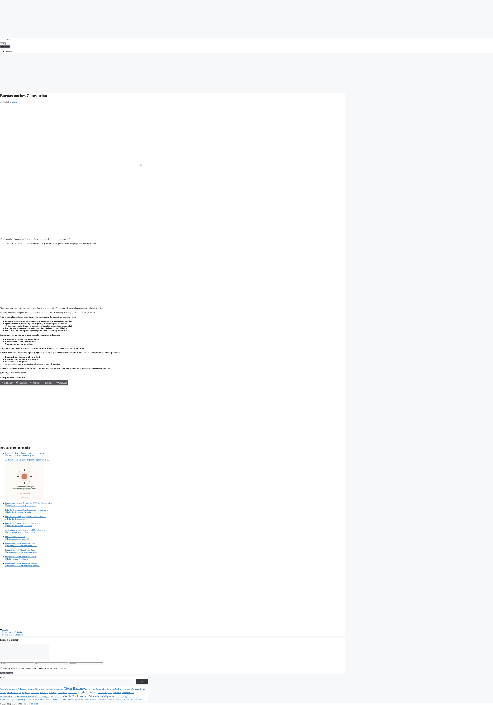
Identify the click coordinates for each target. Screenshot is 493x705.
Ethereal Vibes (35, 693)
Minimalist (117, 693)
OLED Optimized (68, 700)
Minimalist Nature (25, 696)
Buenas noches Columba (12, 632)
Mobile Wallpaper (102, 696)
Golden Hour (62, 693)
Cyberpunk (127, 689)
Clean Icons (106, 689)
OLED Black (56, 699)
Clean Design (96, 689)
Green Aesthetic (72, 693)
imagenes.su (5, 39)
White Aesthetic (136, 700)
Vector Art (125, 700)
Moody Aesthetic (134, 697)
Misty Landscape (56, 697)
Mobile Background (75, 696)
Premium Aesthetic (90, 699)
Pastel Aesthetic (79, 699)
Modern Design (122, 697)
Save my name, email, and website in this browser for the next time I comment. (35, 668)
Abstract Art (4, 689)
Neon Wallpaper (34, 699)
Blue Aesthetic (40, 689)
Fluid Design (44, 693)
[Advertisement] (246, 18)
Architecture (13, 689)
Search (3, 677)
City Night (49, 689)
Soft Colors (111, 699)
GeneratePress (33, 704)
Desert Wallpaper (14, 693)
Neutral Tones (44, 700)
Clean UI (117, 688)
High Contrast (87, 692)
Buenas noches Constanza (12, 635)
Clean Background (77, 688)
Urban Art (118, 699)
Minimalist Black (8, 696)
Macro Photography (105, 693)
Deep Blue (3, 693)
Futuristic (52, 693)
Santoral (8, 51)
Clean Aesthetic (58, 689)
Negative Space (22, 699)
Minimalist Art (128, 693)
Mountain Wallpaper (7, 700)
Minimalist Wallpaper (42, 697)
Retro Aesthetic (102, 699)
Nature (5, 630)
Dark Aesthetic (138, 689)
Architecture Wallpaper (26, 689)
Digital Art (26, 693)
